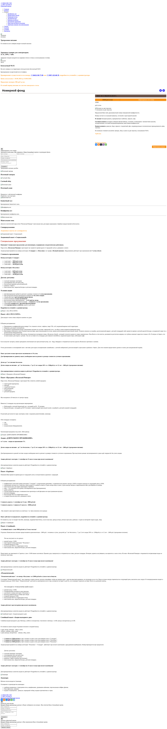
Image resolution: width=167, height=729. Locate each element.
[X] (101, 144)
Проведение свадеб (13, 15)
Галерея (6, 28)
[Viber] (103, 144)
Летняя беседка (12, 18)
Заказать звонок (5, 727)
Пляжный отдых (12, 17)
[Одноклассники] (99, 144)
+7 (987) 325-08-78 (6, 4)
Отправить (4, 166)
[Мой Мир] (7, 700)
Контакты (7, 31)
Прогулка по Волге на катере (16, 23)
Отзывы (6, 29)
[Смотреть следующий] (163, 90)
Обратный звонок (6, 6)
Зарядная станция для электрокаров (18, 24)
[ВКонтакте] (96, 144)
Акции (6, 26)
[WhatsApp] (106, 144)
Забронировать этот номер (146, 99)
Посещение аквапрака (14, 21)
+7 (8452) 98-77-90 (6, 3)
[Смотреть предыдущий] (160, 90)
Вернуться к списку (159, 146)
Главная (6, 9)
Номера (6, 10)
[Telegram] (14, 700)
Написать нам (5, 698)
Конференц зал (12, 14)
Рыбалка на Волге (13, 20)
